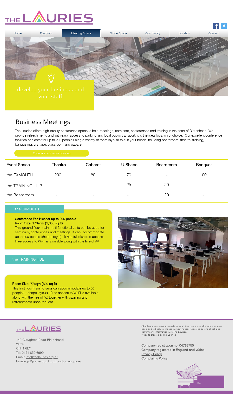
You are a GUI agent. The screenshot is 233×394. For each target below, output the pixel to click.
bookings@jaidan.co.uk (33, 361)
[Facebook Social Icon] (216, 26)
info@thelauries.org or (42, 357)
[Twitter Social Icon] (224, 26)
